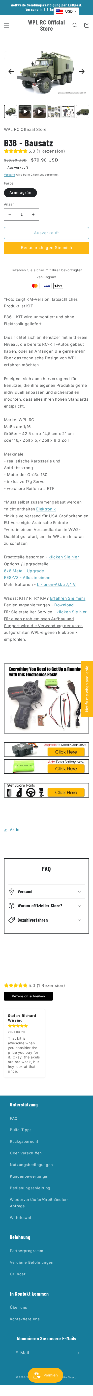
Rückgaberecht (24, 1141)
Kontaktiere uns (25, 1319)
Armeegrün (20, 192)
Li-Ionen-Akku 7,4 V (56, 584)
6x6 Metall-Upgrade (24, 571)
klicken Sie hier (64, 557)
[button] (6, 25)
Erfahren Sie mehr (68, 598)
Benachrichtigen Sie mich (46, 248)
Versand (9, 174)
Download (64, 605)
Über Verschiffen (26, 1153)
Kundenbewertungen (30, 1176)
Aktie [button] (15, 829)
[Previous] (11, 71)
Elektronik (46, 509)
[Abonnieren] (77, 1353)
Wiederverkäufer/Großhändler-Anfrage (39, 1202)
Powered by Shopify (65, 1377)
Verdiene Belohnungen (32, 1262)
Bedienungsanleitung (30, 1188)
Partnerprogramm (26, 1251)
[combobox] (66, 11)
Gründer (18, 1274)
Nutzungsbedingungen (31, 1165)
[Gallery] (46, 80)
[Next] (82, 71)
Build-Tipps (21, 1130)
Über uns (18, 1307)
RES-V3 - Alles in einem (27, 577)
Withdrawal (20, 1217)
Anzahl (10, 204)
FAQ (14, 1118)
